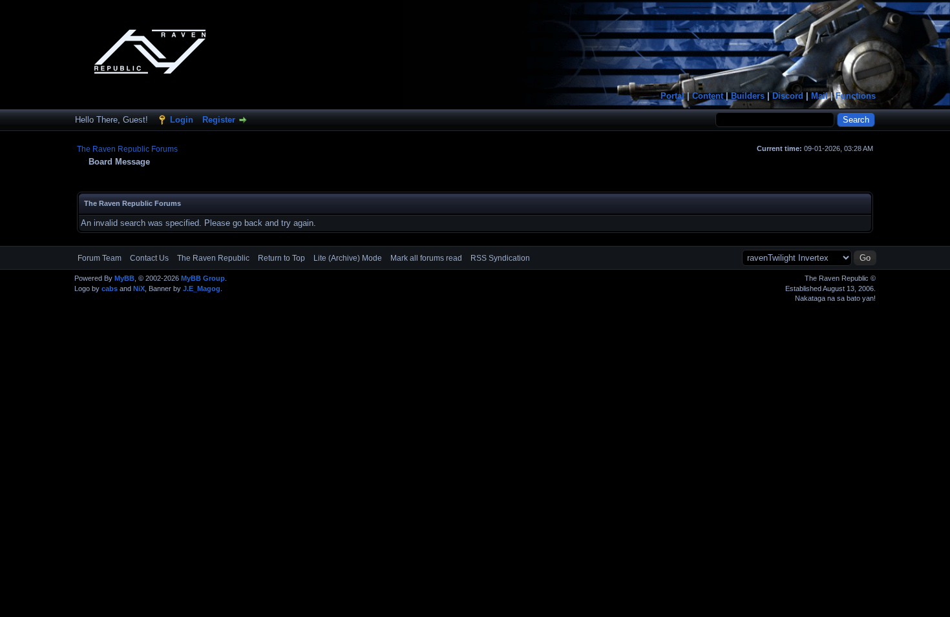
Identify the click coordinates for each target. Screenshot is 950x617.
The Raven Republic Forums (127, 149)
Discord (787, 96)
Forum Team (99, 258)
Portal (672, 96)
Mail (819, 96)
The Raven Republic (213, 258)
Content (707, 96)
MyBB (124, 278)
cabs (109, 288)
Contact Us (149, 258)
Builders (748, 96)
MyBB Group (203, 278)
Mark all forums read (426, 258)
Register (218, 120)
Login (181, 120)
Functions (856, 96)
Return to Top (281, 258)
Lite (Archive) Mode (347, 258)
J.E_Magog (201, 288)
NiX (139, 288)
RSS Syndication (500, 258)
